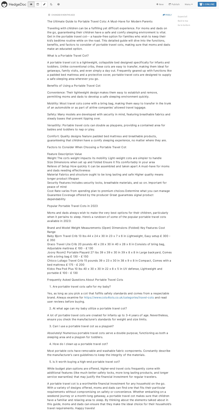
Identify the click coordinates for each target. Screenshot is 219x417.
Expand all (182, 16)
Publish (175, 4)
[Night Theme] (51, 4)
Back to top (183, 20)
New (161, 4)
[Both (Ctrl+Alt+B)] (37, 4)
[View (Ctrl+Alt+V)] (31, 4)
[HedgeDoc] (13, 4)
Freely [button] (168, 14)
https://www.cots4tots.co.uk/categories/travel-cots (119, 297)
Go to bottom (184, 25)
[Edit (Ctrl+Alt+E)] (44, 4)
